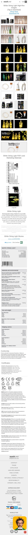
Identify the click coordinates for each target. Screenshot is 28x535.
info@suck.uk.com (4, 451)
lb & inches (16, 242)
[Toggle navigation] (2, 2)
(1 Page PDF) (10, 367)
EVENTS (14, 475)
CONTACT (14, 462)
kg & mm (8, 242)
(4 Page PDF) (6, 373)
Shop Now (14, 12)
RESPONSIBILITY (14, 480)
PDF (14, 172)
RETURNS (8, 478)
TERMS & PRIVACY (18, 478)
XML (15, 483)
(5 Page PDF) (9, 365)
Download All (14, 13)
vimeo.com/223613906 (14, 239)
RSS (19, 483)
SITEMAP (10, 483)
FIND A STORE (14, 473)
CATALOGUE (14, 468)
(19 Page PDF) (11, 371)
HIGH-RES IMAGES (14, 470)
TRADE (14, 465)
